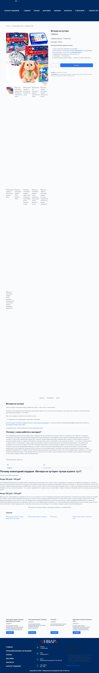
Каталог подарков (11, 10)
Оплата (37, 10)
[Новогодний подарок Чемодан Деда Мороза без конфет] (16, 566)
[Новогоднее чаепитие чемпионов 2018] (83, 566)
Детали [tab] (58, 398)
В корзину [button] (9, 632)
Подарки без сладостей (16, 628)
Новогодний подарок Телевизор (37, 619)
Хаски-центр (21, 424)
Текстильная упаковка (82, 628)
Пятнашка (53, 619)
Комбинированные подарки (79, 74)
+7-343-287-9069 (44, 648)
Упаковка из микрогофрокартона (65, 75)
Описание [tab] (42, 398)
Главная (27, 10)
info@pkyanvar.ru (44, 654)
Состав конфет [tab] (50, 398)
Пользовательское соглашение (19, 651)
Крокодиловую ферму (12, 424)
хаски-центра (72, 52)
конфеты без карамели (42, 422)
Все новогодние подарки (64, 74)
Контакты (68, 10)
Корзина (57, 10)
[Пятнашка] (61, 566)
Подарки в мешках (59, 625)
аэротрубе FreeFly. (38, 428)
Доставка (47, 10)
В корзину (76, 65)
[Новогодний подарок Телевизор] (38, 566)
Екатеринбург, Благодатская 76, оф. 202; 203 (51, 660)
